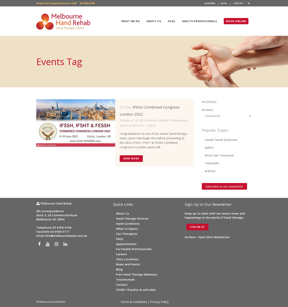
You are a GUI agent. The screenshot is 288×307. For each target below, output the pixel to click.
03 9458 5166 (87, 3)
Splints (209, 147)
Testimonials (125, 279)
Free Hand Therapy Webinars (136, 274)
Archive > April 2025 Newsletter (207, 237)
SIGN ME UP (197, 227)
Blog (119, 269)
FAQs (119, 239)
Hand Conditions (128, 223)
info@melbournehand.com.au (66, 236)
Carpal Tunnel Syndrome (221, 140)
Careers (121, 254)
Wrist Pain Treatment (219, 155)
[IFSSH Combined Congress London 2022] (75, 123)
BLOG (224, 3)
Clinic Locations (127, 259)
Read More (131, 158)
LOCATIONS (209, 3)
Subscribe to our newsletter (224, 186)
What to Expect (127, 229)
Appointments (126, 244)
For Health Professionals (134, 249)
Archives (207, 110)
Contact (122, 284)
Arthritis (210, 171)
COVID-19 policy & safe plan (136, 290)
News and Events (132, 125)
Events (152, 120)
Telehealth (212, 163)
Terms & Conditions (133, 302)
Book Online (236, 21)
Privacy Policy (159, 302)
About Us (122, 213)
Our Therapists (127, 234)
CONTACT (238, 3)
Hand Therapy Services (132, 218)
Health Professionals (173, 120)
